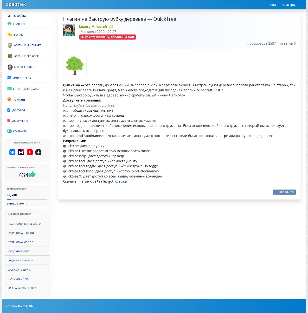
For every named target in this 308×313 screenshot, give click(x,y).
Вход (272, 4)
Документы (19, 120)
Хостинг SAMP (23, 66)
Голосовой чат (19, 278)
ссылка (121, 181)
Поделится (286, 192)
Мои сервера (21, 77)
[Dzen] (40, 154)
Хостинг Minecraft (26, 44)
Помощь (18, 99)
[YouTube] (31, 154)
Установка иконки (21, 233)
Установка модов (20, 242)
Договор (18, 110)
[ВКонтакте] (13, 154)
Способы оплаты (25, 88)
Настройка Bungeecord (24, 223)
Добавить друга (19, 269)
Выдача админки (20, 260)
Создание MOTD (19, 251)
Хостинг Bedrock (25, 55)
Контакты (19, 131)
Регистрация (290, 4)
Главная (18, 23)
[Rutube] (22, 154)
